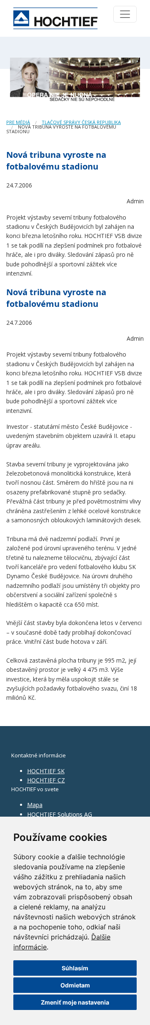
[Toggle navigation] (125, 14)
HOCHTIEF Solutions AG (59, 814)
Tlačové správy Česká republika (81, 122)
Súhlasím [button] (75, 968)
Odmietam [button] (75, 985)
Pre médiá (18, 122)
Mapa (34, 805)
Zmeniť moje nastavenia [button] (75, 1002)
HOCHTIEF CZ (46, 780)
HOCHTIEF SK (46, 771)
